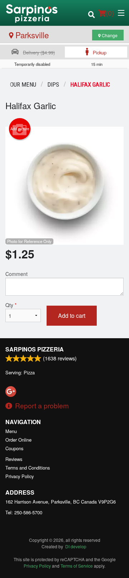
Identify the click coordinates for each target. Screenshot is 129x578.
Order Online (18, 439)
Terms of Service (77, 566)
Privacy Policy (19, 476)
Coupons (14, 448)
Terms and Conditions (27, 467)
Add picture (19, 128)
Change (109, 35)
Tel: (23, 512)
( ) (110, 13)
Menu (11, 431)
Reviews (13, 459)
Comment (16, 273)
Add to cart (71, 315)
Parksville (31, 34)
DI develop (75, 546)
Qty (10, 305)
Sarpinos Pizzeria (34, 349)
